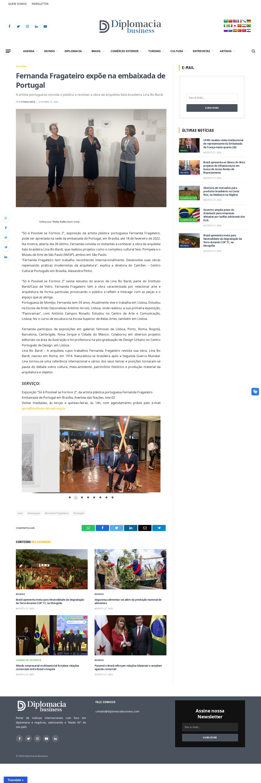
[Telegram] (6, 247)
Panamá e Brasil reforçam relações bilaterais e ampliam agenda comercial (128, 667)
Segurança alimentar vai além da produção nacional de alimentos (128, 601)
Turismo (154, 51)
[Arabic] (226, 21)
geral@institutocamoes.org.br (44, 408)
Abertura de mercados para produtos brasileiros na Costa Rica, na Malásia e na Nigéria (221, 191)
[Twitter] (6, 237)
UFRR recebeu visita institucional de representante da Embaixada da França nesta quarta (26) (223, 143)
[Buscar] (253, 51)
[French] (239, 21)
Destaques (34, 513)
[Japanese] (235, 26)
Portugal (78, 513)
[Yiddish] (249, 30)
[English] (235, 21)
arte (20, 513)
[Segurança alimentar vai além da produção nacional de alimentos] (130, 569)
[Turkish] (239, 30)
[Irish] (226, 26)
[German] (249, 21)
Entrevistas (201, 51)
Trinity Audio (59, 221)
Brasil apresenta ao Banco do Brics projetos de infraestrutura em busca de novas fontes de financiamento (224, 168)
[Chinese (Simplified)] (230, 21)
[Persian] (244, 26)
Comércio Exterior (125, 51)
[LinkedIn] (6, 257)
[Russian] (226, 30)
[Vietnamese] (244, 30)
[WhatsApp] (6, 218)
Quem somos (17, 4)
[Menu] (8, 51)
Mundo (49, 51)
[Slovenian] (230, 30)
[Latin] (239, 26)
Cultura (176, 51)
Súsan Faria (28, 101)
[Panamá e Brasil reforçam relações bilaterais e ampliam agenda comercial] (130, 635)
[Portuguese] (249, 26)
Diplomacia (73, 51)
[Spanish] (235, 30)
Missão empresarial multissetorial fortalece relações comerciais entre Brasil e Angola (47, 667)
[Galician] (244, 21)
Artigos (226, 51)
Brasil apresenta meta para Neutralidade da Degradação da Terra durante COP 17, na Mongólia (50, 601)
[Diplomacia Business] (130, 26)
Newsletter (40, 4)
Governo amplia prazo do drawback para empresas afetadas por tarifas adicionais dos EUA (224, 215)
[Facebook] (6, 228)
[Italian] (230, 26)
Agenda (28, 51)
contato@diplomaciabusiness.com (117, 711)
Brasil (96, 51)
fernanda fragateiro (56, 513)
